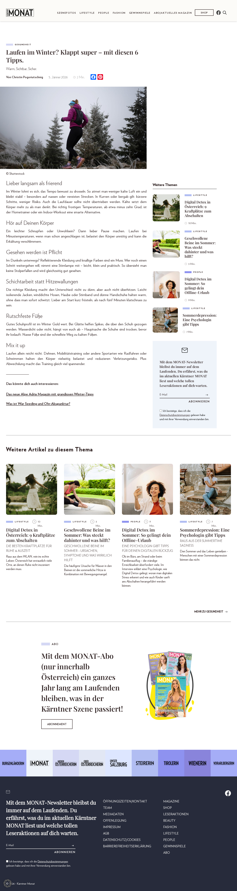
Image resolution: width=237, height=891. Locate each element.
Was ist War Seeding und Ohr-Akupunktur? (38, 404)
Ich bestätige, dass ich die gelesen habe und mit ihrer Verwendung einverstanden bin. (184, 415)
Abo (166, 852)
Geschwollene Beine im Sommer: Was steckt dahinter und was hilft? (200, 247)
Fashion (119, 13)
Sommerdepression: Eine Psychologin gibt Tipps (200, 319)
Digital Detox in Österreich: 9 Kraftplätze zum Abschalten (198, 209)
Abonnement (57, 724)
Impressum (112, 827)
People (103, 13)
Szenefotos (66, 13)
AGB (106, 833)
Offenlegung (114, 820)
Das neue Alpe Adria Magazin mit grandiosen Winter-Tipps (50, 394)
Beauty (169, 820)
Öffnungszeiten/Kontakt (125, 801)
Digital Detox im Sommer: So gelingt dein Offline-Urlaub (198, 286)
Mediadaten (113, 814)
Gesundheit (23, 45)
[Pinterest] (100, 77)
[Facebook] (93, 77)
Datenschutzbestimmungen (175, 415)
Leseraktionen (176, 814)
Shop (204, 13)
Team (107, 808)
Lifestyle (87, 13)
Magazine (171, 801)
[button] (7, 883)
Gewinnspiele (139, 13)
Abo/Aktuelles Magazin (173, 13)
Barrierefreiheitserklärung (127, 846)
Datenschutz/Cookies (122, 840)
